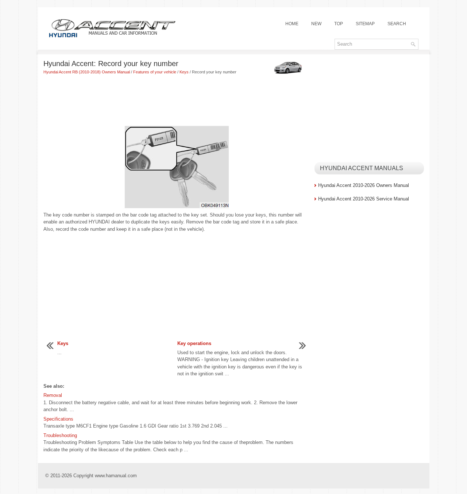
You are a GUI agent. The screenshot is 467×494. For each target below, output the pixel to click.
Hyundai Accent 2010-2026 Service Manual (363, 199)
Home (291, 23)
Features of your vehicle (154, 72)
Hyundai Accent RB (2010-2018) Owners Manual (86, 72)
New (316, 23)
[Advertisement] (176, 101)
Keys (184, 72)
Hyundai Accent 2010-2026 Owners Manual (363, 185)
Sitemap (365, 23)
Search (396, 23)
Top (338, 23)
